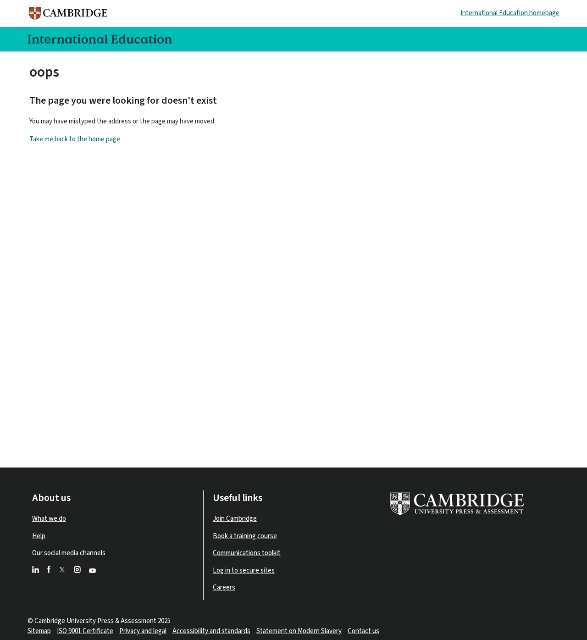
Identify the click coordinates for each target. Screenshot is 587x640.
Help (38, 536)
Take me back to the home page (74, 139)
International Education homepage (509, 13)
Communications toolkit (247, 553)
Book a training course (245, 536)
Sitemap (39, 631)
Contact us (363, 631)
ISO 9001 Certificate (85, 631)
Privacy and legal (142, 631)
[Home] (70, 13)
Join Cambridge (235, 518)
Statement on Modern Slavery (299, 631)
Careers (224, 587)
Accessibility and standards (211, 631)
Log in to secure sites (244, 570)
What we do (49, 518)
